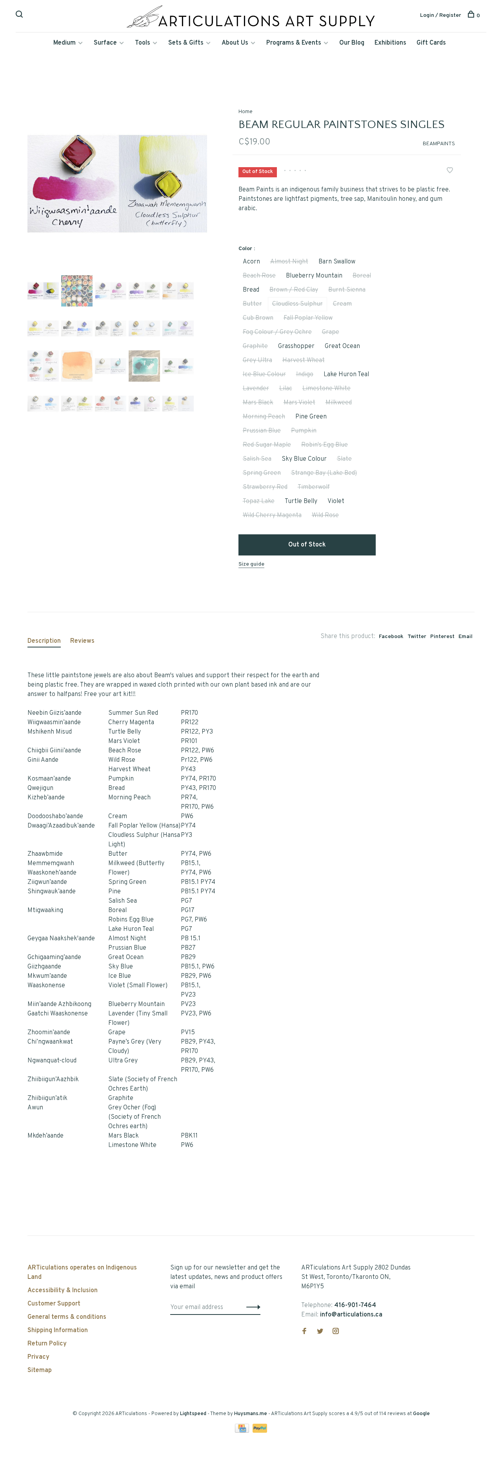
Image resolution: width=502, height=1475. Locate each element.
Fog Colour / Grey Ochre (277, 332)
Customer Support (53, 1304)
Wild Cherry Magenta (272, 515)
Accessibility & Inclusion (62, 1291)
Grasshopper (296, 346)
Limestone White (326, 389)
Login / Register (440, 15)
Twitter (416, 636)
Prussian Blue (262, 431)
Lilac (285, 389)
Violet (335, 501)
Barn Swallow (336, 262)
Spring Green (262, 473)
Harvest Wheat (303, 360)
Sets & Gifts (186, 43)
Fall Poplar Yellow (308, 318)
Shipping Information (57, 1330)
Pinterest (442, 636)
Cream (342, 304)
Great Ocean (342, 346)
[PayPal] (260, 1431)
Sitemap (39, 1370)
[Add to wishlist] (450, 171)
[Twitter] (320, 1332)
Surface (105, 43)
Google (421, 1414)
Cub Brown (258, 318)
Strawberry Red (265, 487)
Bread (251, 290)
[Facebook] (304, 1332)
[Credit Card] (243, 1431)
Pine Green (311, 417)
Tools (142, 43)
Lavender (256, 389)
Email (465, 636)
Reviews (82, 641)
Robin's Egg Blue (324, 445)
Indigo (304, 375)
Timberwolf (314, 487)
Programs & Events (293, 43)
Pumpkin (303, 431)
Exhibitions (390, 43)
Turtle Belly (301, 501)
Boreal (362, 276)
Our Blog (351, 43)
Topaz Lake (259, 501)
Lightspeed (193, 1414)
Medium (64, 43)
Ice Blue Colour (264, 375)
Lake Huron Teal (346, 375)
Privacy (38, 1357)
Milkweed (339, 403)
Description (44, 641)
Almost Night (289, 262)
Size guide (251, 564)
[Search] (20, 16)
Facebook (391, 636)
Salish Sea (257, 459)
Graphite (255, 346)
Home (245, 111)
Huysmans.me (251, 1414)
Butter (252, 304)
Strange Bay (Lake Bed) (324, 473)
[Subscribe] (251, 1307)
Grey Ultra (257, 360)
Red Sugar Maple (267, 445)
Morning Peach (264, 417)
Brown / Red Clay (293, 290)
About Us (235, 43)
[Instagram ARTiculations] (336, 1332)
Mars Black (258, 403)
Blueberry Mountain (314, 276)
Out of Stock (307, 545)
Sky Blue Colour (304, 459)
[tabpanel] (117, 183)
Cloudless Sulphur (297, 304)
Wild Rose (325, 515)
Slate (344, 459)
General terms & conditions (66, 1317)
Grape (330, 332)
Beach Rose (259, 276)
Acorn (251, 262)
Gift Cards (431, 43)
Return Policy (47, 1344)
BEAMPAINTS (439, 144)
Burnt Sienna (347, 290)
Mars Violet (299, 403)
